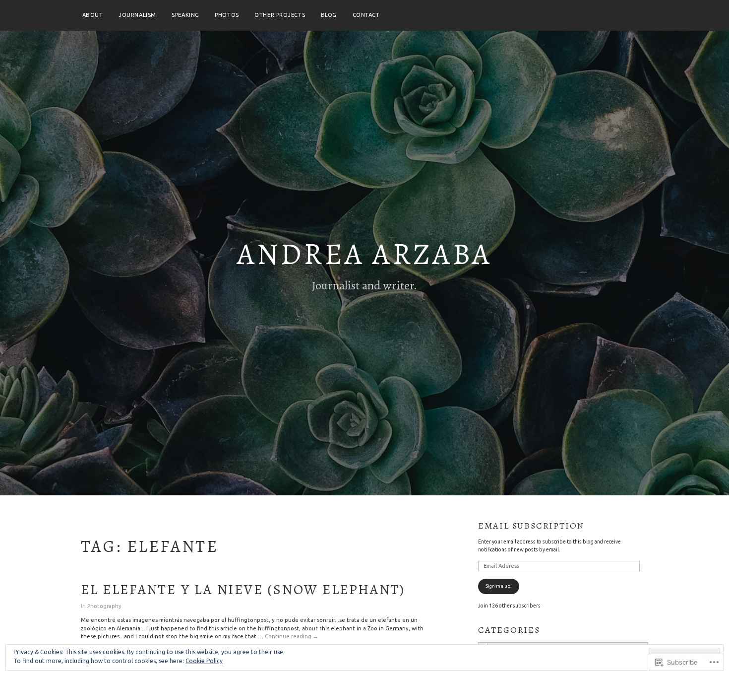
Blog (329, 15)
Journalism (137, 15)
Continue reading (291, 636)
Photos (227, 15)
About (92, 15)
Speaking (185, 15)
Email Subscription (531, 526)
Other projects (279, 15)
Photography (104, 606)
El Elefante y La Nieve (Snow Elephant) (243, 589)
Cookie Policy (204, 661)
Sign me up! (499, 586)
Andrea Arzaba (364, 254)
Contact (366, 15)
